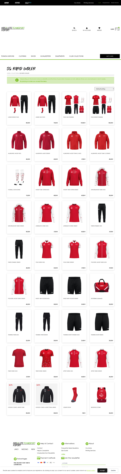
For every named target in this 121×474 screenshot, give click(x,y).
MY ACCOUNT (87, 30)
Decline (113, 470)
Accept (102, 470)
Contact (39, 448)
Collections (15, 73)
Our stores (77, 3)
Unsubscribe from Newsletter (46, 453)
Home (8, 73)
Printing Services (89, 3)
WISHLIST (99, 30)
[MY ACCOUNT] (87, 28)
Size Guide (64, 450)
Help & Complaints (43, 450)
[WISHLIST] (99, 28)
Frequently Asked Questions (70, 448)
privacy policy (91, 470)
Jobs (63, 454)
